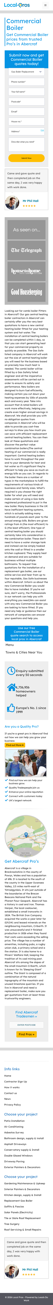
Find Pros (26, 1034)
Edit (42, 130)
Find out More (14, 745)
